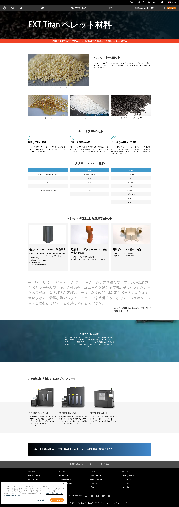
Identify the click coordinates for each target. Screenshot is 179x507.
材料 (110, 8)
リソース (92, 472)
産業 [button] (42, 8)
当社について (152, 2)
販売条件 (83, 503)
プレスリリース (63, 476)
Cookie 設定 (70, 503)
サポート (140, 2)
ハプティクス (125, 487)
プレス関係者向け (64, 479)
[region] (34, 493)
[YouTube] (85, 496)
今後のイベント (95, 483)
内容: (131, 2)
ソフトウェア (125, 479)
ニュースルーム (63, 472)
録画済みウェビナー (96, 479)
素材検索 (104, 464)
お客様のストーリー (96, 476)
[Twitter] (91, 496)
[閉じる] (64, 484)
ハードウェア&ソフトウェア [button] (76, 8)
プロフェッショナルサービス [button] (144, 8)
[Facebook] (97, 496)
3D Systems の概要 (34, 476)
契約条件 (90, 503)
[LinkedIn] (103, 496)
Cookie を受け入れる (57, 500)
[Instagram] (109, 496)
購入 (162, 2)
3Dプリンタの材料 (127, 476)
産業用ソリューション (34, 479)
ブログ (92, 487)
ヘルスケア (125, 483)
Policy (78, 503)
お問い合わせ (171, 8)
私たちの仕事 (31, 472)
